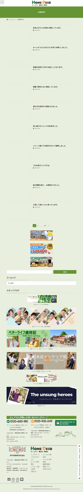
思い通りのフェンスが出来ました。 (46, 126)
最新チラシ (46, 466)
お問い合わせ (47, 469)
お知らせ (33, 471)
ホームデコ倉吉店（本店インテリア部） (41, 371)
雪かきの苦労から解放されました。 (46, 106)
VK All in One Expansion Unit (53, 488)
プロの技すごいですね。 (42, 165)
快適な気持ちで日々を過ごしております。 (48, 67)
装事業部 (47, 464)
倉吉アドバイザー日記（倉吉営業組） (41, 326)
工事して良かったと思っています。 (46, 205)
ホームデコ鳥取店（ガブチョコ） (41, 383)
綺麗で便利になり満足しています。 (46, 87)
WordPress (31, 488)
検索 (65, 272)
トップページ (35, 454)
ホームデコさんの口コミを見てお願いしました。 (51, 47)
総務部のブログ (41, 405)
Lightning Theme (41, 488)
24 (45, 226)
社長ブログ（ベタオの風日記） (41, 304)
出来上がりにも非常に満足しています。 (47, 28)
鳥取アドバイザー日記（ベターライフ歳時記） (41, 348)
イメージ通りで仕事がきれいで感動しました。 (50, 146)
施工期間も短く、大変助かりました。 (47, 185)
